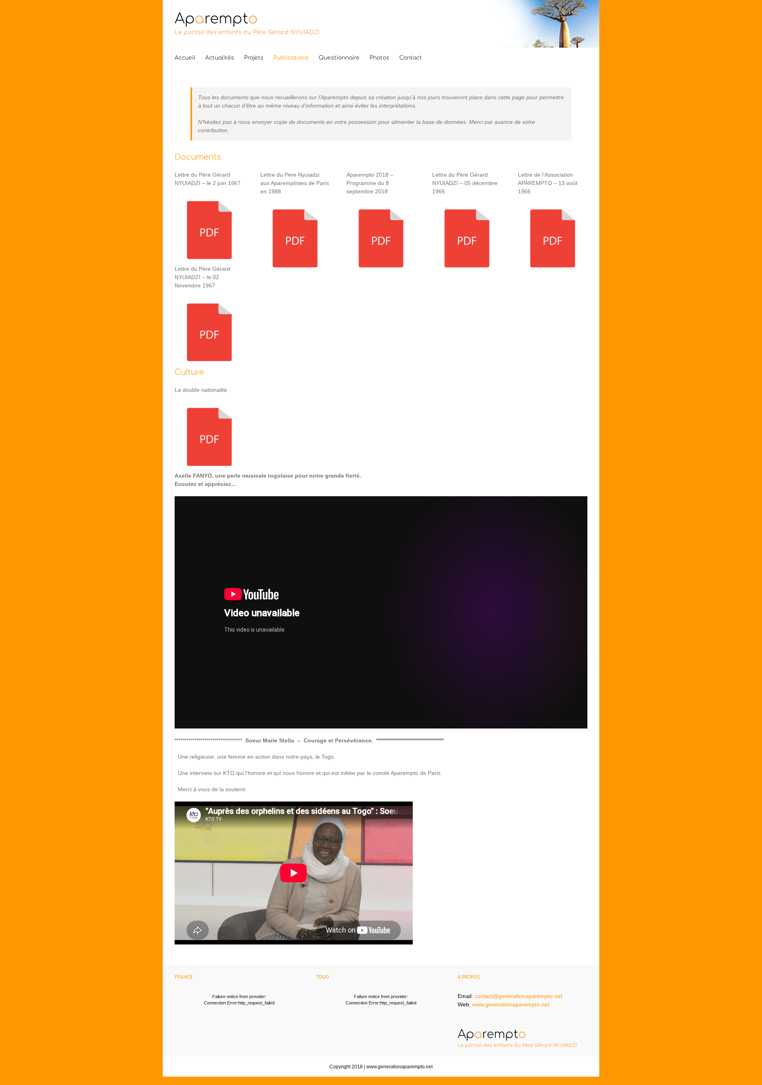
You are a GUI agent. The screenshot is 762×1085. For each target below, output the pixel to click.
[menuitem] (185, 58)
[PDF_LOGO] (209, 199)
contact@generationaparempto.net (518, 996)
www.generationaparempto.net (510, 1004)
